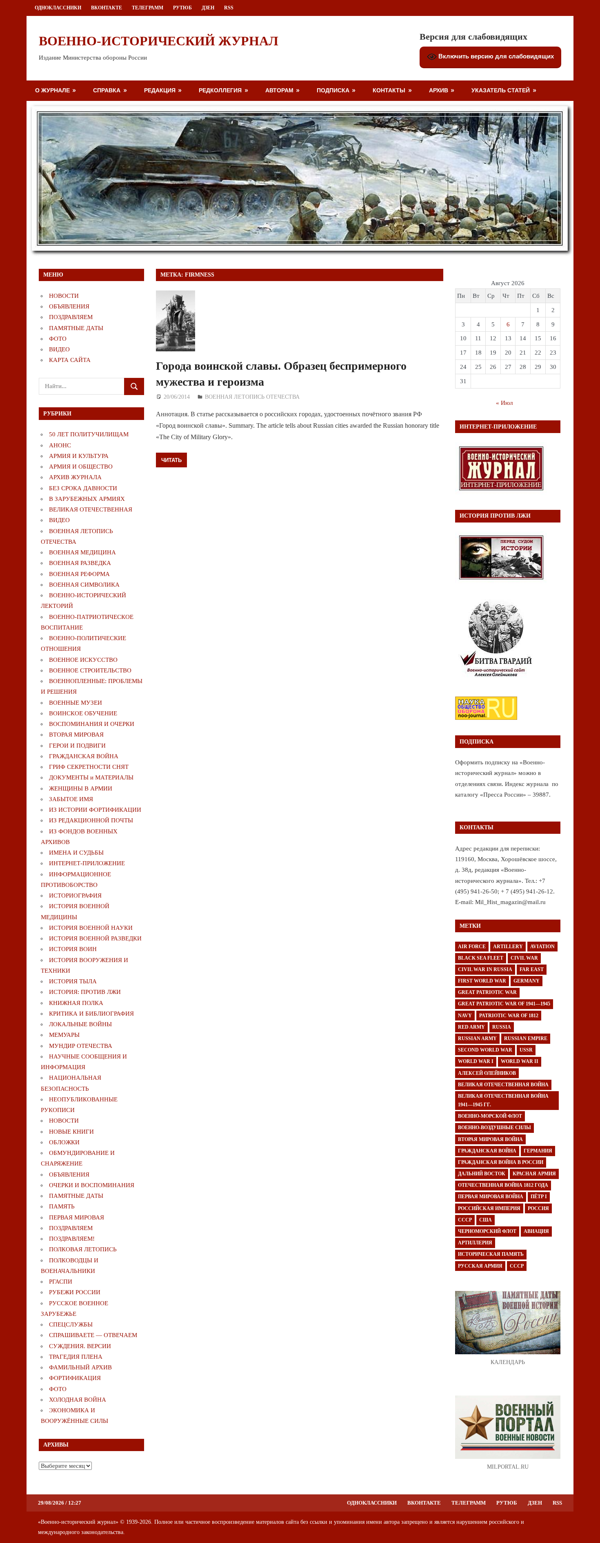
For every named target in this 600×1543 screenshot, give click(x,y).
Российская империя (489, 1208)
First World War (482, 981)
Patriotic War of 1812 (508, 1015)
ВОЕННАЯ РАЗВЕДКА (80, 563)
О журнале (52, 90)
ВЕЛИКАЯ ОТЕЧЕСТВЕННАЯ (90, 509)
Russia (501, 1027)
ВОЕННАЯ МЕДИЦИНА (82, 552)
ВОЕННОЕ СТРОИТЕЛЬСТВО (90, 670)
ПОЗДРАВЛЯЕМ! (72, 1238)
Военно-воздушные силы (494, 1127)
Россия (538, 1208)
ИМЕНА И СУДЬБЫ (76, 852)
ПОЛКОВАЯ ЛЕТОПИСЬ (83, 1249)
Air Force (472, 946)
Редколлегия (220, 90)
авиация (536, 1231)
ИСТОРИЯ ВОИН (73, 949)
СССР (465, 1220)
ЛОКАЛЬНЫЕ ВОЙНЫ (80, 1024)
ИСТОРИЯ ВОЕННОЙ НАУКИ (91, 927)
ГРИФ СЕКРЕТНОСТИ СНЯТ (89, 767)
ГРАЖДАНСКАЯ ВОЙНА (83, 756)
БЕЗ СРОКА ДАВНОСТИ (83, 488)
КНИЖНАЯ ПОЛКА (76, 1003)
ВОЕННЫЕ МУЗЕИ (75, 702)
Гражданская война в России (500, 1162)
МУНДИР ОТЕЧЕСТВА (80, 1046)
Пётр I (539, 1196)
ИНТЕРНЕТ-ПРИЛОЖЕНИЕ (87, 863)
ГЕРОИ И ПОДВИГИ (77, 745)
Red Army (471, 1027)
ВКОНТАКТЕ (106, 8)
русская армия (480, 1266)
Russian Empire (525, 1038)
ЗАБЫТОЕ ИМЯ (71, 799)
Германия (538, 1151)
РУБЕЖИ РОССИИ (74, 1292)
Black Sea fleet (480, 958)
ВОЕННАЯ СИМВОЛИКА (84, 584)
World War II (519, 1061)
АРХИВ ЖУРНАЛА (75, 477)
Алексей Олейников (487, 1073)
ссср (517, 1266)
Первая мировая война (490, 1196)
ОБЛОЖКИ (64, 1142)
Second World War (485, 1050)
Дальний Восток (481, 1174)
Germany (526, 981)
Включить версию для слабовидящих (495, 56)
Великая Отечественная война (503, 1084)
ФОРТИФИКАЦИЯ (75, 1378)
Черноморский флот (487, 1231)
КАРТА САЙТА (70, 360)
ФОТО (58, 338)
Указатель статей (500, 90)
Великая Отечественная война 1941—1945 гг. (503, 1100)
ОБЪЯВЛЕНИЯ (69, 306)
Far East (532, 969)
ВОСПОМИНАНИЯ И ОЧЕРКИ (91, 724)
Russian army (477, 1038)
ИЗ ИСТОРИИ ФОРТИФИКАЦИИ (95, 809)
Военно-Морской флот (490, 1116)
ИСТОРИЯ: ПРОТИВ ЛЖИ (85, 992)
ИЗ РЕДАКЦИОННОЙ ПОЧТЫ (91, 820)
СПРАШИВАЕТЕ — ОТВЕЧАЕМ (93, 1335)
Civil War (524, 958)
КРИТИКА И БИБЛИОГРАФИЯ (91, 1013)
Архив (438, 90)
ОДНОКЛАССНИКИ (58, 8)
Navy (465, 1015)
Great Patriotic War (487, 992)
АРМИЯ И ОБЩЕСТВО (81, 466)
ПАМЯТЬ (62, 1206)
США (485, 1220)
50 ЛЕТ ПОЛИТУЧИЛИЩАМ (89, 434)
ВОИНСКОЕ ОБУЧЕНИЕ (83, 713)
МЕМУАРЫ (64, 1035)
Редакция (160, 90)
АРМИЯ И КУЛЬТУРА (79, 456)
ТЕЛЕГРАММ (147, 8)
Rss (228, 8)
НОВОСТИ (64, 296)
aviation (542, 946)
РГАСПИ (60, 1281)
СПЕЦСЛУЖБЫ (71, 1324)
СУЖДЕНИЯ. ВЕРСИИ (80, 1346)
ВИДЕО (59, 349)
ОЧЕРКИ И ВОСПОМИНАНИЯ (91, 1185)
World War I (475, 1061)
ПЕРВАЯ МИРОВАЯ (76, 1217)
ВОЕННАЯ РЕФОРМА (79, 574)
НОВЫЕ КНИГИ (71, 1131)
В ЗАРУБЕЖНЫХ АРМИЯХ (87, 499)
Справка (106, 90)
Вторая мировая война (490, 1139)
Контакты (389, 90)
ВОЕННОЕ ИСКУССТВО (83, 660)
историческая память (491, 1254)
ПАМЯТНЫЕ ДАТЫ (76, 328)
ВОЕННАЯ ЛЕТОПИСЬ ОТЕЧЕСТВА (252, 397)
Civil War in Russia (485, 969)
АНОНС (60, 445)
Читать (171, 460)
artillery (508, 946)
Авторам (279, 90)
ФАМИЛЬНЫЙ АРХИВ (80, 1367)
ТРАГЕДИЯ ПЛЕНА (75, 1356)
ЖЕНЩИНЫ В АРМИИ (80, 788)
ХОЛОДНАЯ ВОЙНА (77, 1399)
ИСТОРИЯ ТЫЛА (73, 981)
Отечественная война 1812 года (503, 1185)
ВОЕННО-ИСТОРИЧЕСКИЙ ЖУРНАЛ (158, 40)
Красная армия (534, 1174)
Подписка (333, 90)
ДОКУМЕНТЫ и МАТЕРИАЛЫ (91, 777)
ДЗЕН (208, 8)
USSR (526, 1050)
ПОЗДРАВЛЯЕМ (71, 317)
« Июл (504, 403)
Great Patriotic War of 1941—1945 (504, 1004)
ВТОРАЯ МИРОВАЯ (76, 734)
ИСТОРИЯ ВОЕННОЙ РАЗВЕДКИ (95, 938)
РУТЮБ (182, 8)
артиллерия (475, 1243)
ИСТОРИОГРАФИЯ (75, 895)
